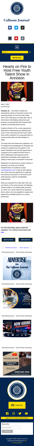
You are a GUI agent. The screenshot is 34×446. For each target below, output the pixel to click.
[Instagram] (22, 28)
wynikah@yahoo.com (8, 170)
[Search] (30, 52)
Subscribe (5, 424)
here (2, 232)
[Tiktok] (22, 38)
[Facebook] (10, 28)
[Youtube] (16, 38)
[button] (17, 47)
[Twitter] (16, 28)
